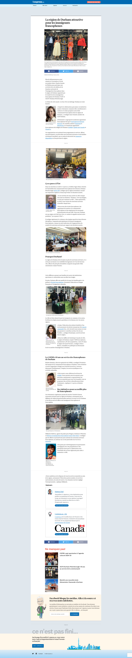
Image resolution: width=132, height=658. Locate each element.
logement (48, 441)
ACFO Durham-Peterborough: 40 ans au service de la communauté (72, 568)
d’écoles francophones (57, 282)
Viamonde (78, 123)
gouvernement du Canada (62, 522)
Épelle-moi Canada (79, 127)
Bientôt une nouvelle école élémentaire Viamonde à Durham (71, 581)
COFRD (70, 127)
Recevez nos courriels (93, 2)
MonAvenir (60, 125)
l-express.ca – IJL (61, 514)
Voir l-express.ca (38, 646)
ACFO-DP (56, 190)
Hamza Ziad (59, 491)
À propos (41, 653)
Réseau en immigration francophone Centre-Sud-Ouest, (63, 435)
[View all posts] (62, 505)
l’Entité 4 (48, 129)
